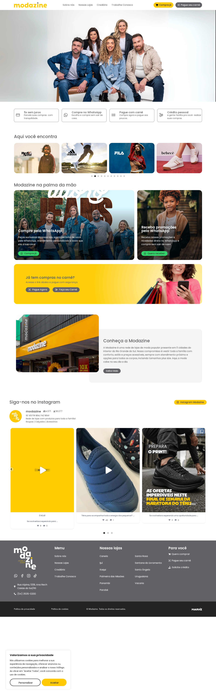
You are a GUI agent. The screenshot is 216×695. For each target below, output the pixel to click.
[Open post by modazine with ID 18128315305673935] (108, 470)
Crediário (102, 5)
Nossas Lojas (85, 5)
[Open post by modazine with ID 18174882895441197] (42, 470)
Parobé (104, 590)
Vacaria (139, 583)
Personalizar (26, 682)
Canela (104, 556)
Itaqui (103, 569)
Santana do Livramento (148, 563)
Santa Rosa (141, 556)
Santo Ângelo (142, 569)
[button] (92, 176)
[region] (38, 669)
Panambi (105, 583)
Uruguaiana (141, 576)
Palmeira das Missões (112, 576)
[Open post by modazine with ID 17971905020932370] (173, 470)
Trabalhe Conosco (122, 5)
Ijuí (101, 563)
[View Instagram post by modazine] (71, 508)
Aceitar (54, 682)
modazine (41, 431)
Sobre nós (68, 5)
